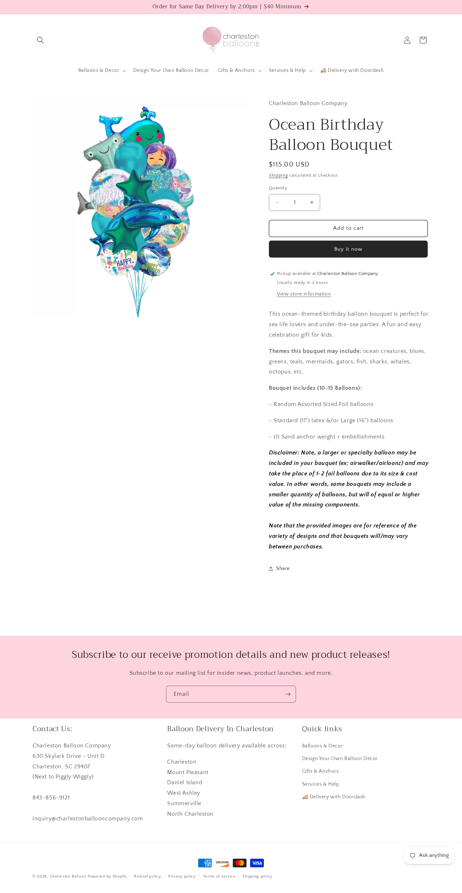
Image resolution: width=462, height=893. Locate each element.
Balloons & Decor (322, 746)
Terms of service (219, 876)
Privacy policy (182, 876)
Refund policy (147, 876)
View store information (304, 294)
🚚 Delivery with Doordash (334, 797)
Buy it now (348, 249)
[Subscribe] (288, 694)
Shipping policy (258, 876)
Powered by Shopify (107, 876)
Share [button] (283, 568)
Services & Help (320, 784)
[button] (40, 40)
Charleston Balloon (68, 876)
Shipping (278, 175)
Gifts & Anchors (320, 772)
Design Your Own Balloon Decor (340, 759)
